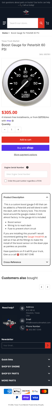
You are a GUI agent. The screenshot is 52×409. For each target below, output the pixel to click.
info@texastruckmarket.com (38, 322)
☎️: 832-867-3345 (33, 329)
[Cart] (47, 23)
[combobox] (25, 23)
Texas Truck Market (21, 405)
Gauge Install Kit (36, 236)
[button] (4, 23)
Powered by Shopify (36, 405)
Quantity (6, 124)
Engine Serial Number (14, 167)
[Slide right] (47, 287)
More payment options (25, 154)
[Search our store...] (41, 23)
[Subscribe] (48, 345)
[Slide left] (41, 287)
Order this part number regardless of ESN (24, 181)
